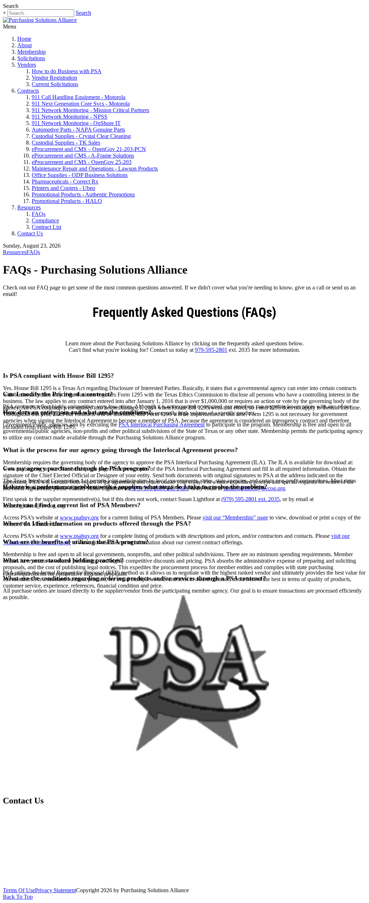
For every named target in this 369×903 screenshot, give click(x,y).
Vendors (26, 65)
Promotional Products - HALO (67, 201)
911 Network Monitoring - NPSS (69, 117)
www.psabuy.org (79, 517)
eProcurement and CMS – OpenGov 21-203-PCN (89, 149)
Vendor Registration (54, 78)
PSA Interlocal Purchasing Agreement (162, 424)
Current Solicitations (55, 84)
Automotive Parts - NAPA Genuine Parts (78, 130)
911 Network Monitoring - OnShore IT (76, 123)
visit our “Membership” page (235, 517)
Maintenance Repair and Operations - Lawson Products (95, 168)
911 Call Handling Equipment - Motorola (78, 97)
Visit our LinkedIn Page (36, 875)
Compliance (45, 220)
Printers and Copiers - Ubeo (63, 188)
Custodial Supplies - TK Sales (66, 143)
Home (24, 39)
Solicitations (31, 58)
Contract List (46, 227)
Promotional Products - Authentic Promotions (83, 194)
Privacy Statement (55, 890)
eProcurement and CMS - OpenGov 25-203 (82, 162)
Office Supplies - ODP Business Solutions (80, 175)
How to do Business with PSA (67, 71)
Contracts (28, 91)
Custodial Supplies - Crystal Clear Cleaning (81, 136)
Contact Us (30, 233)
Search (83, 13)
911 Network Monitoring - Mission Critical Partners (90, 110)
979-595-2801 (211, 350)
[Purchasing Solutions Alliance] (40, 20)
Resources (29, 207)
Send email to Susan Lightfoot (39, 851)
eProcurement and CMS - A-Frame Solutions (83, 155)
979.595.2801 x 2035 (46, 819)
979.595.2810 (31, 835)
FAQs (38, 214)
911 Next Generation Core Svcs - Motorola (81, 104)
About (24, 45)
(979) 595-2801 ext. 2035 (250, 499)
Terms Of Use (19, 890)
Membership (31, 52)
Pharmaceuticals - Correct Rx (65, 181)
